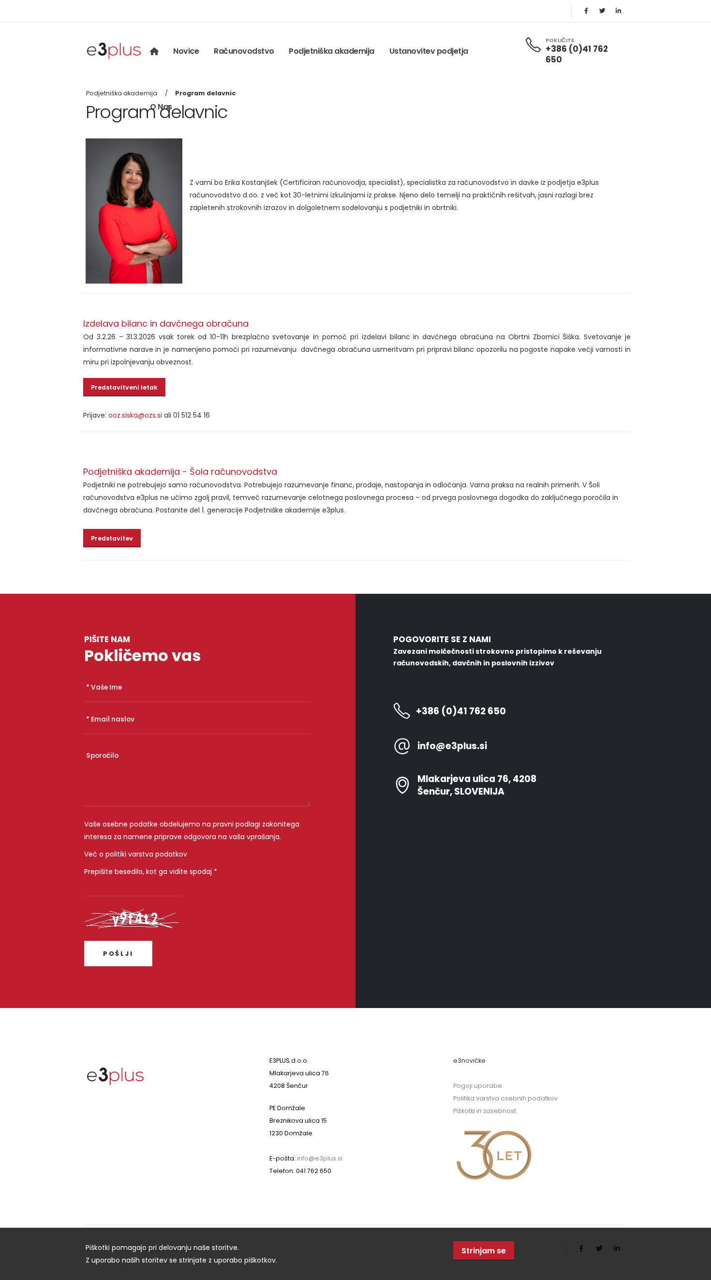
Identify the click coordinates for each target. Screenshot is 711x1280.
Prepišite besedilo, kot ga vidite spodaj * (150, 871)
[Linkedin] (618, 11)
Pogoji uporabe (477, 1086)
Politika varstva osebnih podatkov (505, 1098)
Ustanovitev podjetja (428, 51)
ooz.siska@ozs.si (135, 415)
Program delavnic (205, 93)
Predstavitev (112, 538)
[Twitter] (602, 11)
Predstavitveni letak (124, 387)
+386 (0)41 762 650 (577, 54)
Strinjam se (483, 1250)
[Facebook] (586, 11)
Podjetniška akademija (331, 51)
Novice (186, 51)
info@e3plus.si (452, 746)
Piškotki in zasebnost (484, 1111)
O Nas (161, 106)
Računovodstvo (244, 51)
